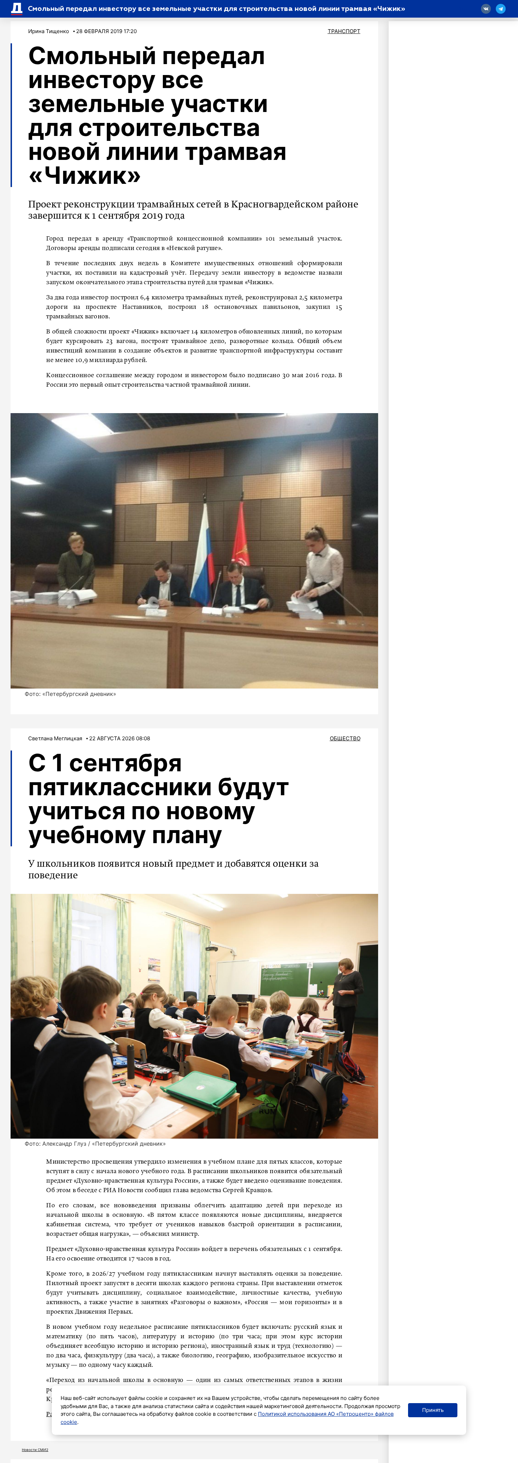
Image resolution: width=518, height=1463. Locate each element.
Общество (345, 738)
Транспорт (344, 31)
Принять (433, 1410)
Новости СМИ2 (35, 1450)
